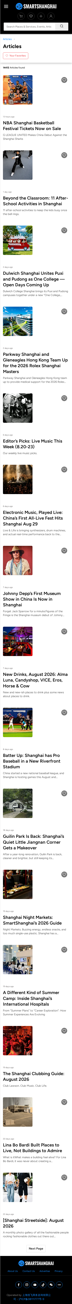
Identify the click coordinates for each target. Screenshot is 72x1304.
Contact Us (29, 1271)
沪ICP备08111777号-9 (31, 1299)
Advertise (45, 1271)
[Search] (61, 26)
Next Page (36, 1248)
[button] (64, 80)
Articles (7, 39)
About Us (13, 1271)
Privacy (59, 1271)
